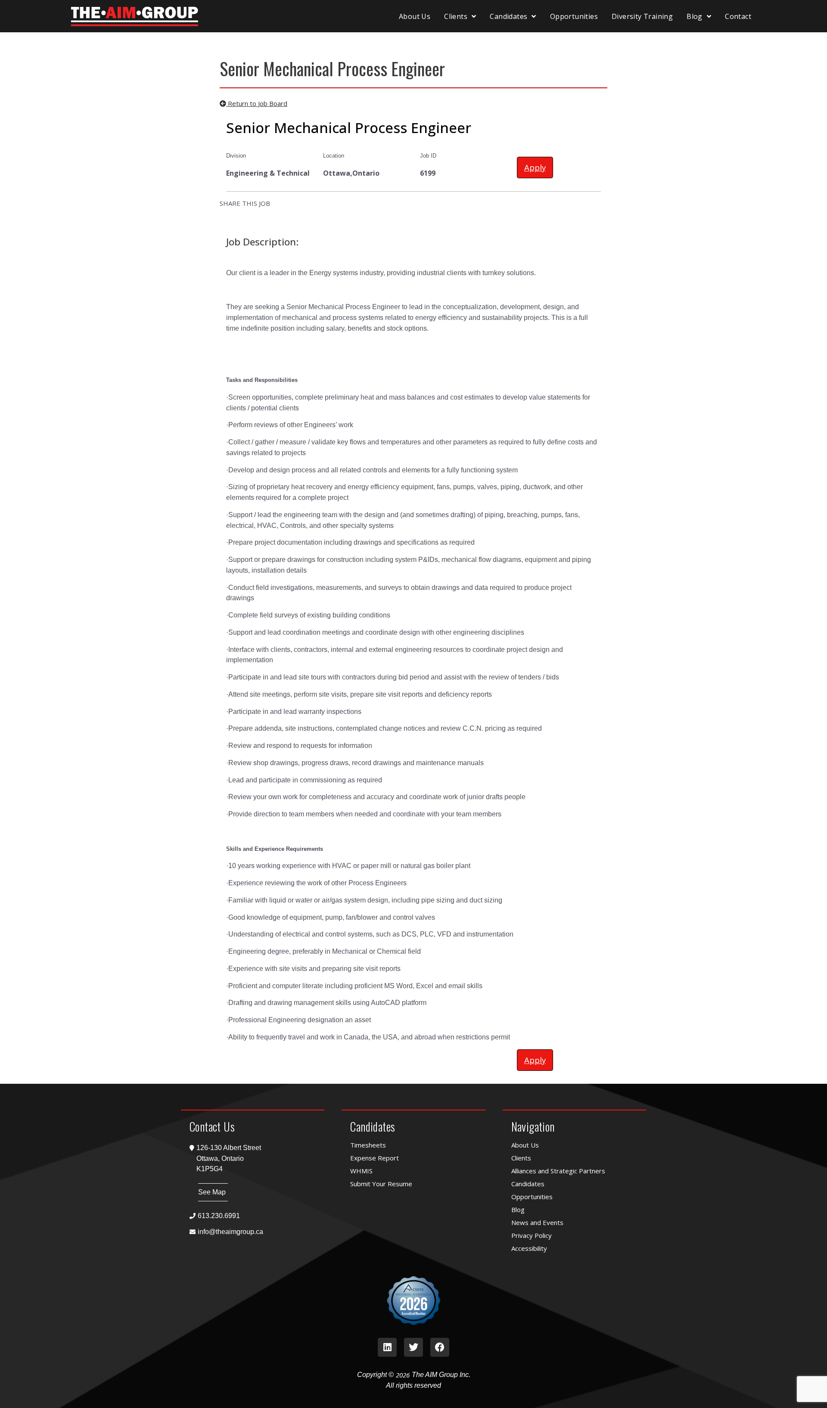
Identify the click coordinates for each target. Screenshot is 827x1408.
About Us (414, 16)
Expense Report (374, 1158)
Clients (455, 16)
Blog (695, 16)
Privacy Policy (531, 1235)
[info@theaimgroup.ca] (253, 1231)
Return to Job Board (256, 103)
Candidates (508, 16)
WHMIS (361, 1170)
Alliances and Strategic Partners (558, 1170)
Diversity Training (642, 16)
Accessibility (529, 1248)
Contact (738, 16)
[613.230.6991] (253, 1216)
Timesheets (368, 1145)
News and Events (537, 1222)
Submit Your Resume (381, 1183)
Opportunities (574, 16)
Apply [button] (535, 167)
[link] (387, 1347)
